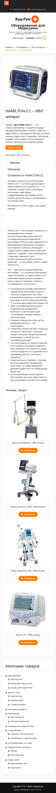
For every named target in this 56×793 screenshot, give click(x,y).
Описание (15, 162)
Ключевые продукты (17, 709)
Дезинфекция (14, 675)
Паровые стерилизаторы (22, 734)
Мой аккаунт (18, 38)
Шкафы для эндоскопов (21, 687)
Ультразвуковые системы (20, 743)
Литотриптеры (17, 755)
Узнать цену (14, 147)
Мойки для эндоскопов (21, 683)
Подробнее (29, 450)
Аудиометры (16, 696)
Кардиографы (16, 700)
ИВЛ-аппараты (38, 47)
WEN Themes (36, 789)
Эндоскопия (13, 760)
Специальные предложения (20, 726)
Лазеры (13, 750)
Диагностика (14, 692)
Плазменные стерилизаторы (23, 738)
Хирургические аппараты (19, 747)
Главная (8, 47)
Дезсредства (16, 679)
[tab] (15, 162)
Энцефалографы (18, 704)
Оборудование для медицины (28, 26)
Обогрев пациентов (19, 721)
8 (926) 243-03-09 (19, 9)
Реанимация (21, 47)
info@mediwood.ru (38, 9)
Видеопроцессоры (18, 763)
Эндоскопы (15, 767)
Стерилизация (14, 730)
